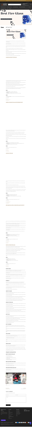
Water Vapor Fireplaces (18, 413)
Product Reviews (8, 385)
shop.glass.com (7, 241)
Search (9, 410)
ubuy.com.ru (7, 266)
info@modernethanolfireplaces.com (4, 412)
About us (9, 411)
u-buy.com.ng (7, 151)
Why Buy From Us (10, 418)
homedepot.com (8, 202)
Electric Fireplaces (17, 411)
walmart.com (7, 100)
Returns (9, 417)
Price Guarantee (11, 422)
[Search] (20, 4)
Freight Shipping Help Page (11, 416)
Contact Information (6, 422)
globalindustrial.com (8, 99)
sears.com (7, 242)
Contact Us (9, 413)
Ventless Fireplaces (18, 412)
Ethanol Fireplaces (18, 410)
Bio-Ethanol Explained (10, 412)
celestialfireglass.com (8, 201)
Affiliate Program (2, 422)
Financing (9, 422)
